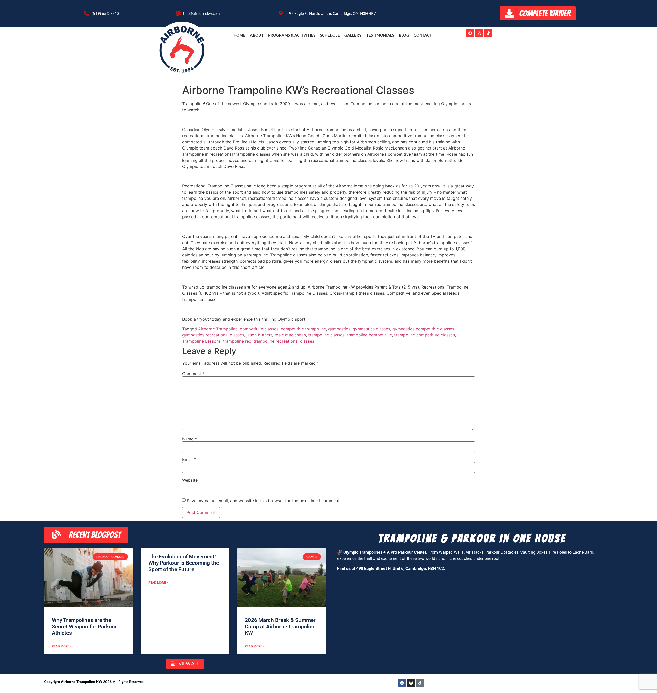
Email (189, 459)
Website (190, 480)
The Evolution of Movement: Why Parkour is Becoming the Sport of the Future (183, 562)
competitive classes (259, 328)
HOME (239, 35)
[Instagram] (479, 33)
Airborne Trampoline (218, 328)
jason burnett (259, 335)
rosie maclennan (290, 335)
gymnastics (339, 328)
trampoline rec (237, 341)
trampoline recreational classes (284, 341)
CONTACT (423, 35)
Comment (193, 374)
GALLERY (353, 35)
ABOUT (257, 35)
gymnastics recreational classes (213, 335)
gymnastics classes (371, 328)
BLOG (404, 35)
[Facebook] (470, 33)
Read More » (62, 646)
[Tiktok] (488, 33)
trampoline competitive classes (424, 335)
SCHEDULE (330, 35)
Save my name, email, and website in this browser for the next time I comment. (264, 501)
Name (189, 439)
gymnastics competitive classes (423, 328)
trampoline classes (326, 335)
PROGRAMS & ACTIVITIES (291, 35)
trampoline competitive (369, 335)
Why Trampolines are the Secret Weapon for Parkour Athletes (84, 626)
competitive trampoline (303, 328)
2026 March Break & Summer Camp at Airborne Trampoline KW (280, 626)
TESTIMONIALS (380, 35)
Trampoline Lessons (201, 341)
